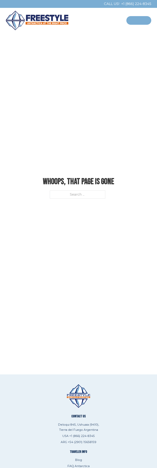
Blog (78, 460)
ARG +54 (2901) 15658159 (78, 442)
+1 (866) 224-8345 (136, 4)
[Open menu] (139, 20)
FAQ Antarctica (78, 466)
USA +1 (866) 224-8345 (78, 436)
